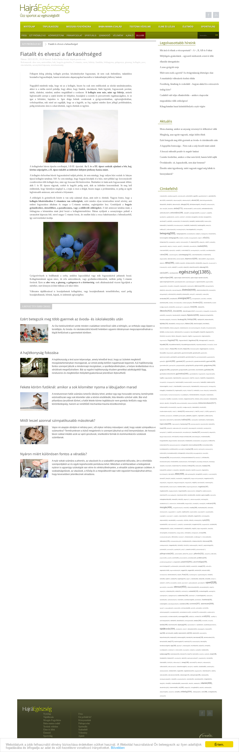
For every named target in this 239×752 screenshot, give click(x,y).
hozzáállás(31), (185, 394)
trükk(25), (192, 650)
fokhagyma (109, 62)
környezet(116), (165, 457)
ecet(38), (181, 267)
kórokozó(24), (209, 449)
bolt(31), (181, 238)
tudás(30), (198, 650)
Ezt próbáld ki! (37, 35)
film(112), (163, 336)
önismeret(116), (207, 541)
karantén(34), (205, 424)
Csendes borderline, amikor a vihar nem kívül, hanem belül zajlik (188, 157)
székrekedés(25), (173, 599)
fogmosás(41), (206, 336)
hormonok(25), (164, 394)
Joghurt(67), (201, 415)
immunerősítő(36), (193, 403)
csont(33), (203, 250)
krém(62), (184, 465)
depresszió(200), (191, 259)
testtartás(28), (196, 641)
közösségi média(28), (203, 461)
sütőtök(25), (185, 591)
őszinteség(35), (193, 545)
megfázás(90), (164, 491)
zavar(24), (172, 691)
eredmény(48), (164, 302)
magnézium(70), (209, 478)
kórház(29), (202, 449)
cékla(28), (202, 242)
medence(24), (173, 486)
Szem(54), (181, 599)
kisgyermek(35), (173, 440)
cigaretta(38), (164, 246)
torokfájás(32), (164, 650)
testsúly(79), (188, 641)
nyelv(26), (181, 524)
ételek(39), (201, 307)
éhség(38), (177, 286)
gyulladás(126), (209, 370)
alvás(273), (179, 208)
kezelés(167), (196, 432)
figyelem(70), (210, 332)
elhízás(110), (172, 294)
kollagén (136, 62)
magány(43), (187, 478)
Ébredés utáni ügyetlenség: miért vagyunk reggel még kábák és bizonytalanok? (187, 171)
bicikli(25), (198, 233)
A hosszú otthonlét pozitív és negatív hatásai (179, 151)
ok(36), (172, 528)
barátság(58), (202, 225)
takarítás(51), (181, 620)
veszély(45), (191, 679)
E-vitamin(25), (164, 267)
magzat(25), (188, 482)
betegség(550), (168, 233)
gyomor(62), (192, 369)
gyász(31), (163, 361)
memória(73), (164, 495)
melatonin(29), (191, 491)
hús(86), (169, 399)
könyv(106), (189, 453)
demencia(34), (181, 258)
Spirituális (90, 35)
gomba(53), (174, 357)
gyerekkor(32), (190, 361)
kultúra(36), (198, 465)
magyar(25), (170, 482)
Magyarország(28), (179, 482)
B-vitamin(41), (185, 221)
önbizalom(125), (165, 541)
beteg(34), (200, 229)
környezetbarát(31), (175, 457)
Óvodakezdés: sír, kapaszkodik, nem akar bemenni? (182, 162)
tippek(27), (180, 645)
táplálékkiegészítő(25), (210, 624)
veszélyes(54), (199, 679)
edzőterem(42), (174, 273)
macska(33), (179, 478)
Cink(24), (175, 246)
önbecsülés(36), (206, 537)
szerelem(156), (184, 604)
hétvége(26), (212, 386)
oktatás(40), (188, 528)
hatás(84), (204, 382)
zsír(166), (204, 692)
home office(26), (204, 390)
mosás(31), (196, 503)
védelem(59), (173, 670)
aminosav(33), (197, 208)
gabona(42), (178, 353)
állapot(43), (163, 204)
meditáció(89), (181, 487)
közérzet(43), (175, 461)
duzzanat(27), (213, 263)
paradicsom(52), (191, 549)
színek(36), (199, 608)
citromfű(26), (193, 246)
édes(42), (187, 267)
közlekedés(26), (183, 461)
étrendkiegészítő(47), (189, 311)
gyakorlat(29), (211, 357)
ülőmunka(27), (177, 662)
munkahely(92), (203, 507)
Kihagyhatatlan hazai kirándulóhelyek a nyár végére (182, 106)
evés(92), (163, 315)
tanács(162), (198, 620)
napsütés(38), (209, 512)
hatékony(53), (211, 382)
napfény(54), (186, 512)
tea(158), (163, 633)
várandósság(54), (182, 666)
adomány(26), (182, 196)
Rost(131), (185, 574)
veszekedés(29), (182, 679)
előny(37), (193, 294)
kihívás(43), (175, 436)
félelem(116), (189, 323)
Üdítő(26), (170, 662)
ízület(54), (176, 415)
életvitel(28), (212, 290)
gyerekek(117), (181, 361)
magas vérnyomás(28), (197, 478)
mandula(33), (201, 482)
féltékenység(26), (175, 328)
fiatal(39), (203, 332)
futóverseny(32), (195, 348)
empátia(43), (174, 298)
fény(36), (203, 328)
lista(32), (168, 478)
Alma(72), (204, 204)
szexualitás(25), (169, 608)
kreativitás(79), (176, 465)
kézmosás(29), (205, 432)
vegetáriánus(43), (189, 670)
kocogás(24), (204, 440)
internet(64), (196, 407)
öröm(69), (181, 545)
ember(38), (206, 294)
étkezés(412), (166, 311)
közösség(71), (192, 461)
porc (143, 62)
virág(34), (162, 683)
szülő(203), (206, 616)
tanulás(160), (164, 625)
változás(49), (164, 666)
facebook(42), (177, 315)
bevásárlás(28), (191, 233)
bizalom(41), (212, 233)
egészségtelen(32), (180, 281)
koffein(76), (211, 440)
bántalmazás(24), (179, 225)
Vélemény (118, 35)
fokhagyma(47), (204, 340)
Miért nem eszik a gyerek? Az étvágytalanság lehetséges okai (186, 73)
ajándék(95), (212, 196)
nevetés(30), (180, 520)
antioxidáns (46, 62)
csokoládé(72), (186, 250)
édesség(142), (204, 267)
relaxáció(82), (206, 570)
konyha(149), (189, 449)
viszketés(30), (185, 683)
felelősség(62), (198, 323)
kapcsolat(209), (166, 424)
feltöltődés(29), (184, 328)
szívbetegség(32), (165, 612)
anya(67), (187, 212)
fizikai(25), (185, 336)
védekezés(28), (164, 670)
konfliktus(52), (174, 449)
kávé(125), (163, 428)
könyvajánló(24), (198, 453)
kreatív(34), (168, 465)
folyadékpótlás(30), (201, 344)
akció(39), (163, 200)
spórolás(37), (202, 583)
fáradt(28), (174, 319)
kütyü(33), (176, 470)
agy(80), (195, 196)
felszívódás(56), (165, 328)
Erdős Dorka (57, 59)
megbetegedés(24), (192, 486)
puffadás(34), (175, 566)
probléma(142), (202, 558)
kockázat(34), (197, 440)
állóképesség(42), (195, 204)
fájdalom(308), (193, 315)
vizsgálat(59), (195, 687)
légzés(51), (205, 470)
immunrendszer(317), (207, 403)
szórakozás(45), (173, 616)
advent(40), (189, 196)
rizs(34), (179, 574)
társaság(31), (201, 629)
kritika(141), (191, 466)
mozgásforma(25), (178, 507)
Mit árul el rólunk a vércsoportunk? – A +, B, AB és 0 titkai (186, 50)
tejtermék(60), (183, 633)
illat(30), (167, 403)
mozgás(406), (166, 507)
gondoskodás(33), (202, 357)
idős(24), (162, 403)
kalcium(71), (170, 419)
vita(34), (191, 683)
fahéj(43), (184, 315)
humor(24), (163, 399)
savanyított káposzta (41, 65)
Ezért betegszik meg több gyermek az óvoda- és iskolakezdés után (189, 140)
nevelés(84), (172, 520)
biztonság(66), (164, 238)
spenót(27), (185, 583)
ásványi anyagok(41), (205, 217)
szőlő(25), (192, 616)
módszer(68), (181, 503)
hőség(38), (203, 394)
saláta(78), (174, 578)
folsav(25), (212, 340)
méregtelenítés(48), (166, 499)
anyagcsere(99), (195, 213)
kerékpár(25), (207, 428)
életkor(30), (169, 290)
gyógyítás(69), (190, 365)
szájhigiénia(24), (173, 595)
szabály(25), (212, 591)
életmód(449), (189, 290)
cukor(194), (164, 255)
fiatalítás (99, 62)
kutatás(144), (206, 466)
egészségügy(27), (191, 281)
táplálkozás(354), (168, 629)
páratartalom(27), (201, 549)
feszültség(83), (195, 332)
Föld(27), (167, 348)
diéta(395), (170, 263)
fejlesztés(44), (209, 319)
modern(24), (173, 503)
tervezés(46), (164, 641)
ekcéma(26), (191, 286)
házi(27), (171, 386)
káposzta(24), (176, 424)
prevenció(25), (183, 557)
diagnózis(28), (211, 258)
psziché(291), (187, 562)
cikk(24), (170, 246)
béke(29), (208, 225)
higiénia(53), (179, 390)
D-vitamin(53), (207, 254)
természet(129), (198, 637)
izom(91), (163, 416)
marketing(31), (209, 482)
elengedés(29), (209, 286)
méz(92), (181, 499)
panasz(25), (170, 549)
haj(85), (162, 378)
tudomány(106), (175, 654)
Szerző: (48, 59)
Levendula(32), (212, 474)
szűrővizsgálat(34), (165, 620)
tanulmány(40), (173, 624)
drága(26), (206, 263)
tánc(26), (210, 620)
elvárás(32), (199, 294)
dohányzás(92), (190, 263)
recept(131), (202, 566)
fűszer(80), (163, 353)
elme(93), (179, 294)
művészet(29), (164, 512)
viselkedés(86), (176, 683)
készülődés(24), (187, 432)
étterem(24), (199, 311)
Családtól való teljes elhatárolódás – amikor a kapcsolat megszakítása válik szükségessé (184, 98)
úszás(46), (210, 658)
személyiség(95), (189, 600)
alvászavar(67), (188, 208)
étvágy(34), (206, 311)
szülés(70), (198, 616)
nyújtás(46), (213, 524)
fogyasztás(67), (184, 340)
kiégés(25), (212, 432)
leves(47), (163, 478)
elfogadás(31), (164, 294)
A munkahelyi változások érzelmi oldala (177, 78)
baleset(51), (163, 225)
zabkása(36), (208, 687)
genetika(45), (197, 353)
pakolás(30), (163, 549)
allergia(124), (185, 204)
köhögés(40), (182, 453)
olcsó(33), (210, 528)
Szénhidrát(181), (207, 600)
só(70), (168, 583)
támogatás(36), (189, 620)
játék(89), (189, 416)
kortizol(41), (163, 453)
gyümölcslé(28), (194, 374)
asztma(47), (163, 221)
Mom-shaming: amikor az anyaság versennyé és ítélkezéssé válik (188, 129)
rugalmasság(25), (203, 574)
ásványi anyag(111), (192, 217)
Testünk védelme (140, 26)
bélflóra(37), (163, 229)
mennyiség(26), (172, 495)
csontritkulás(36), (210, 250)
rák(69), (188, 566)
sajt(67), (168, 578)
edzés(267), (165, 273)
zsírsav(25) (163, 696)
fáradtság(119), (182, 319)
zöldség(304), (187, 692)
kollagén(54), (185, 445)
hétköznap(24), (204, 386)
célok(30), (212, 242)
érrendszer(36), (178, 302)
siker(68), (208, 578)
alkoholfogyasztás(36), (206, 200)
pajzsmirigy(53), (208, 545)
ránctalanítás (26, 65)
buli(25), (178, 242)
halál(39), (203, 378)
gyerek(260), (171, 361)
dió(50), (177, 263)
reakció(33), (194, 566)
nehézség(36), (205, 516)
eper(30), (204, 298)
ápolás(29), (163, 217)
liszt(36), (173, 478)
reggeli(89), (191, 570)
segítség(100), (181, 579)
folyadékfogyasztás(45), (188, 344)
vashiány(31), (210, 666)
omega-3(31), (181, 532)
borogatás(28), (193, 238)
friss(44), (180, 348)
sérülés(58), (195, 578)
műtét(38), (210, 507)
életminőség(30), (177, 290)
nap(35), (179, 512)
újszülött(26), (203, 658)
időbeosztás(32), (205, 399)
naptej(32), (163, 516)
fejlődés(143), (164, 323)
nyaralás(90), (164, 524)
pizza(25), (208, 553)
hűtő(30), (181, 399)
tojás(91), (202, 645)
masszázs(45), (164, 486)
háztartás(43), (195, 386)
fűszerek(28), (170, 353)
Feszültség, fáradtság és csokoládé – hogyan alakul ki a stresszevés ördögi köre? (189, 87)
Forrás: (66, 59)
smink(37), (163, 583)
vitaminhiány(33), (165, 687)
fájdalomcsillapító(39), (206, 315)
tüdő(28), (207, 654)
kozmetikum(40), (172, 453)
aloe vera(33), (164, 208)
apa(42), (209, 212)
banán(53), (170, 225)
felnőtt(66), (206, 323)
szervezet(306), (207, 604)
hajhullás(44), (177, 378)
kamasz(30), (195, 419)
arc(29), (177, 217)
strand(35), (170, 587)
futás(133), (186, 349)
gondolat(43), (182, 357)
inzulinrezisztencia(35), (166, 411)
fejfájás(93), (201, 319)
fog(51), (190, 336)
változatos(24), (172, 666)
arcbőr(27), (183, 217)
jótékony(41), (209, 415)
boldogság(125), (174, 238)
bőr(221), (206, 238)
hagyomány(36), (210, 374)
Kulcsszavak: (26, 62)
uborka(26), (178, 658)
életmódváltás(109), (203, 290)
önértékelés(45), (187, 541)
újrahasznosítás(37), (193, 658)
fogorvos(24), (164, 340)
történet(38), (179, 650)
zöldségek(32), (197, 691)
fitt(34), (174, 336)
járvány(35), (182, 415)
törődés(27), (172, 650)
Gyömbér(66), (200, 369)
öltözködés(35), (189, 537)
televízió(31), (203, 633)
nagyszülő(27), (172, 512)
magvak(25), (163, 482)
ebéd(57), (175, 267)
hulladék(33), (210, 394)
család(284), (202, 246)
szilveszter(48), (186, 608)
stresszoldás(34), (204, 587)
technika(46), (170, 633)
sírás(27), (213, 578)
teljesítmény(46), (165, 637)
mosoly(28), (202, 503)
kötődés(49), (205, 457)
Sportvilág (208, 26)
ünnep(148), (186, 662)
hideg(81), (163, 390)
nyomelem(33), (188, 524)
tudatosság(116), (165, 654)
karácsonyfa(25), (196, 424)
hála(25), (197, 378)
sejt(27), (188, 578)
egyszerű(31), (164, 286)
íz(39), (207, 411)
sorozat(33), (173, 583)
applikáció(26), (171, 217)
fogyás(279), (173, 340)
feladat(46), (172, 323)
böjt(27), (200, 238)
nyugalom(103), (197, 524)
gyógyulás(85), (183, 370)
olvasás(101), (172, 533)
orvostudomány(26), (165, 537)
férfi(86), (162, 332)
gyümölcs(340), (183, 374)
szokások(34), (203, 612)
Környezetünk (56, 35)
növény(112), (198, 520)
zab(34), (201, 687)
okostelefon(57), (179, 528)
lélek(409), (180, 474)
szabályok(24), (164, 595)
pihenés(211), (199, 554)
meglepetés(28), (173, 491)
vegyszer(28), (198, 670)
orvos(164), (202, 533)
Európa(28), (213, 311)
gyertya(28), (172, 365)
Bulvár (140, 35)
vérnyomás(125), (195, 675)
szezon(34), (177, 608)
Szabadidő (104, 35)
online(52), (188, 532)
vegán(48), (180, 670)
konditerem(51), (165, 449)
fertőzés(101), (179, 332)
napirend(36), (194, 512)
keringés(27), (163, 432)
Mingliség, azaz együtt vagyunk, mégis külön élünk (182, 134)
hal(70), (192, 378)
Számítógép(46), (201, 595)
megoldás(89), (182, 491)
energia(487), (185, 298)
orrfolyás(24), (195, 532)
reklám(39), (198, 570)
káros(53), (212, 424)
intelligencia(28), (187, 407)
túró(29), (201, 654)
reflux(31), (209, 566)
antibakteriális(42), (207, 208)
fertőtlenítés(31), (170, 332)
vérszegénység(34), (165, 679)
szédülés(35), (164, 599)
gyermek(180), (211, 361)
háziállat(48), (178, 386)
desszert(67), (202, 258)
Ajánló (130, 35)
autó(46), (170, 221)
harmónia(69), (180, 382)
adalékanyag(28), (173, 196)
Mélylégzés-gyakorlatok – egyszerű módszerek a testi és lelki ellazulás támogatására (187, 59)
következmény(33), (165, 461)
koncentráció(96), (207, 445)
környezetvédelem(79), (188, 457)
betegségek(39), (182, 233)
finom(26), (169, 336)
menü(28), (213, 495)
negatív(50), (197, 516)
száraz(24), (210, 595)
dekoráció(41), (172, 258)
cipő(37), (180, 246)
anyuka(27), (203, 212)
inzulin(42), (203, 407)
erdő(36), (209, 298)
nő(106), (186, 520)
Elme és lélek (167, 26)
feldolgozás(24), (180, 323)
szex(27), (162, 608)
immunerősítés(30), (182, 403)
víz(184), (181, 687)
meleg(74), (199, 491)
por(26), (169, 557)
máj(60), (194, 482)
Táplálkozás (51, 26)
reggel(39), (184, 570)
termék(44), (189, 637)
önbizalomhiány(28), (176, 541)
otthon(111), (175, 537)
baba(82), (192, 221)
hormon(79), (213, 390)
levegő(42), (199, 474)
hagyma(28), (202, 374)
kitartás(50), (189, 440)
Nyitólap (29, 26)
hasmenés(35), (188, 382)
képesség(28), (193, 428)
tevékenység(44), (165, 645)
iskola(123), (181, 411)
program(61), (177, 562)
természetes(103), (209, 637)
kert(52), (170, 432)
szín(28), (193, 608)
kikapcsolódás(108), (185, 436)
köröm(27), (198, 457)
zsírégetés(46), (212, 691)
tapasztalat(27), (192, 624)
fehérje (91, 62)
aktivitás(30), (169, 200)
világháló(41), (208, 679)
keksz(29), (170, 428)
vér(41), (213, 670)
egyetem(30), (209, 281)
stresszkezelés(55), (193, 587)
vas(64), (196, 666)
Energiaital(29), (196, 298)
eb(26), (170, 267)
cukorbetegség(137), (185, 255)
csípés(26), (172, 250)
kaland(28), (163, 419)
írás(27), (175, 411)
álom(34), (171, 208)
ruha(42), (210, 574)
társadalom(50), (193, 629)
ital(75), (197, 411)
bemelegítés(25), (181, 229)
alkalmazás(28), (186, 200)
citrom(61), (186, 246)
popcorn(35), (163, 557)
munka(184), (194, 507)
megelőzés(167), (203, 487)
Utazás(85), (163, 662)
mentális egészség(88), (203, 495)
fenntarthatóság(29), (195, 328)
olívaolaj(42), (164, 532)
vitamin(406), (206, 683)
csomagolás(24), (195, 250)
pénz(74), (186, 553)
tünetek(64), (163, 658)
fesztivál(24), (187, 332)
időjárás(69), (213, 399)
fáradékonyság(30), (165, 319)
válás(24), (200, 662)
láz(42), (193, 470)
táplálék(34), (200, 624)
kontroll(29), (182, 449)
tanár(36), (205, 620)
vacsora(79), (193, 662)
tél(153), (190, 633)
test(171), (171, 641)
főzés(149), (174, 349)
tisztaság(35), (187, 645)
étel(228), (194, 307)
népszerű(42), (164, 520)
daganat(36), (164, 258)
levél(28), (205, 474)
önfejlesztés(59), (197, 541)
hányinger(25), (171, 382)
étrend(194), (178, 311)
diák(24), (162, 263)
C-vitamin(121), (194, 242)
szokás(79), (195, 612)
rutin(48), (162, 578)
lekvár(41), (171, 474)
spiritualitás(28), (193, 583)
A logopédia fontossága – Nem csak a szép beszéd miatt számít (187, 146)
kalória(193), (186, 420)
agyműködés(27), (203, 196)
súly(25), (211, 587)
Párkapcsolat (74, 35)
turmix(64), (196, 654)
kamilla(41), (202, 419)
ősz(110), (186, 545)
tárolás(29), (179, 629)
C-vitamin (77, 62)
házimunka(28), (186, 386)
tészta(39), (204, 641)
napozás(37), (202, 512)
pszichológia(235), (200, 562)
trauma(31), (186, 650)
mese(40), (175, 499)
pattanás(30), (179, 553)
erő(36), (171, 302)
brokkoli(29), (172, 242)
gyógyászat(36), (181, 365)
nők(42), (191, 520)
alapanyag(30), (177, 200)
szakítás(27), (192, 595)
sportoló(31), (163, 587)
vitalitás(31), (197, 683)
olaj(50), (194, 528)
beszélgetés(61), (191, 229)
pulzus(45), (182, 566)
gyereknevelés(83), (200, 361)
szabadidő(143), (194, 591)
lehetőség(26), (164, 474)
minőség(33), (204, 499)
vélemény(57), (206, 670)
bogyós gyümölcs (64, 62)
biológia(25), (205, 233)
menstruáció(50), (182, 495)
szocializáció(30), (175, 612)
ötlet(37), (201, 545)
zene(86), (178, 692)
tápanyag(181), (182, 625)
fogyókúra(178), (194, 340)
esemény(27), (180, 307)
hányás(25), (163, 382)
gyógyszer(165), (165, 370)
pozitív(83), (175, 557)
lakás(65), (182, 470)
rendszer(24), (164, 574)
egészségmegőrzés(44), (167, 281)
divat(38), (183, 263)
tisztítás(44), (195, 645)
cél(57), (207, 242)
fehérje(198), (192, 319)
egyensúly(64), (201, 281)
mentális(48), (191, 495)
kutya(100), (163, 470)
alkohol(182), (195, 200)
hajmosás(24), (186, 378)
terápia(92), (173, 637)
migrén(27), (187, 499)
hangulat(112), (210, 378)
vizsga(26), (187, 687)
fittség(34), (179, 336)
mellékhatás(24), (207, 491)
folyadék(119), (164, 344)
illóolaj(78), (173, 403)
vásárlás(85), (203, 666)
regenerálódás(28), (175, 570)
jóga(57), (195, 415)
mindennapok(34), (195, 499)
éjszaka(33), (183, 286)
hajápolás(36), (169, 378)
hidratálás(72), (170, 390)
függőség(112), (204, 349)
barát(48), (187, 225)
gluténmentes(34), (165, 357)
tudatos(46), (205, 650)
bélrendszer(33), (171, 229)
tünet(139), (213, 654)
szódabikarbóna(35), (186, 612)
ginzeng (128, 62)
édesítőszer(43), (195, 267)
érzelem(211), (198, 303)
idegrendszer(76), (189, 399)
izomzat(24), (169, 415)
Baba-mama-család (110, 26)
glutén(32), (204, 353)
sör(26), (179, 583)
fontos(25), (210, 344)
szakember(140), (183, 595)
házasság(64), (164, 386)
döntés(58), (199, 263)
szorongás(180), (183, 616)
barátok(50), (194, 225)
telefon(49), (196, 633)
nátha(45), (191, 516)
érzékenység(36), (188, 302)
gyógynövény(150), (210, 365)
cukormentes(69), (197, 254)
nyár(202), (206, 520)
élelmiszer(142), (200, 286)
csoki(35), (178, 250)
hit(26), (185, 390)
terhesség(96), (181, 637)
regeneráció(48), (165, 570)
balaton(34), (207, 221)
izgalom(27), (212, 411)
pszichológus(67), (165, 566)
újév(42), (184, 658)
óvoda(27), (182, 537)
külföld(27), (170, 470)
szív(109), (206, 608)
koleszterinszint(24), (175, 445)
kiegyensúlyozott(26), (166, 436)
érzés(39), (172, 307)
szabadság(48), (204, 591)
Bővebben (118, 747)
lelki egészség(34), (190, 474)
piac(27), (191, 553)
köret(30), (205, 453)
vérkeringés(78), (185, 675)
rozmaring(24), (193, 574)
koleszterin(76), (165, 445)
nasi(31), (176, 516)
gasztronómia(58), (187, 353)
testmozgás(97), (179, 641)
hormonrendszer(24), (174, 394)
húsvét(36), (175, 399)
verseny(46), (205, 675)
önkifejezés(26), (164, 545)
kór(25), (196, 449)
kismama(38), (181, 440)
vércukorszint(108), (174, 675)
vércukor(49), (164, 675)
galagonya (119, 62)
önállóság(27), (198, 537)
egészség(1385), (195, 271)
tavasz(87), (208, 629)
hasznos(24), (197, 382)
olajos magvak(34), (202, 528)
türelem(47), (171, 658)
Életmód (188, 26)
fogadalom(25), (197, 336)
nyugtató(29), (206, 524)
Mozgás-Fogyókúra (78, 26)
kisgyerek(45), (164, 440)
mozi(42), (187, 507)
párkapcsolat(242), (167, 554)
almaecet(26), (211, 204)
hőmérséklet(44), (194, 394)
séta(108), (202, 579)
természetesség (57, 65)
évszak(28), (169, 315)
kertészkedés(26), (178, 432)
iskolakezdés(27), (190, 411)
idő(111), (197, 399)
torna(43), (207, 645)
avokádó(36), (177, 221)
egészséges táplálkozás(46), (199, 277)
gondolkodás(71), (191, 357)
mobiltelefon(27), (165, 503)
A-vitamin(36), (164, 196)
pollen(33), (214, 553)
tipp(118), (174, 645)
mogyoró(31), (189, 503)
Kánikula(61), (210, 419)
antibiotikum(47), (165, 212)
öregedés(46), (173, 545)
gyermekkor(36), (164, 365)
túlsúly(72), (183, 654)
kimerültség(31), (196, 436)
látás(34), (188, 470)
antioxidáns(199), (177, 213)
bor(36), (186, 238)
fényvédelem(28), (211, 328)
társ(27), (185, 629)
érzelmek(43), (208, 302)
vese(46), (174, 679)
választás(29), (207, 662)
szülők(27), (214, 616)
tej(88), (176, 633)
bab (54, 62)
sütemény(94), (170, 591)
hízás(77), (190, 390)
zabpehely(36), (164, 691)
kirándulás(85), (205, 436)
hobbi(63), (197, 390)
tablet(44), (173, 620)
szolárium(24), (211, 612)
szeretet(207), (195, 604)
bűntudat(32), (185, 242)
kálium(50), (177, 419)
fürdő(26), (212, 348)
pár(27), (183, 549)
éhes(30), (171, 286)
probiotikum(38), (192, 557)
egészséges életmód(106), (182, 277)
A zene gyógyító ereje (169, 67)
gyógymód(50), (199, 365)
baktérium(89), (199, 221)
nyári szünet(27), (173, 524)
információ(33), (172, 407)
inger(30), (180, 407)
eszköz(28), (187, 307)
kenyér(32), (185, 428)
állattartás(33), (177, 204)
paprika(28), (177, 549)
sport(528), (211, 582)
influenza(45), (164, 407)
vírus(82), (168, 683)
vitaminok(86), (174, 687)
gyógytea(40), (174, 369)
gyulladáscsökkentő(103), (168, 374)
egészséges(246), (167, 277)
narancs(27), (170, 516)
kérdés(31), (200, 428)
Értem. (219, 744)
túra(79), (190, 654)
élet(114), (163, 290)
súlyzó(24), (163, 591)
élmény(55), (186, 294)
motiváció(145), (211, 503)
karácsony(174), (185, 424)
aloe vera (36, 62)
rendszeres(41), (172, 574)
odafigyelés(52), (165, 528)
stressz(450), (180, 587)
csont (85, 62)
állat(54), (170, 204)
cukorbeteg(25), (174, 254)
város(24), (190, 666)
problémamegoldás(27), (166, 562)
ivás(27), (202, 411)
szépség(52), (164, 603)
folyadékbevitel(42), (175, 344)
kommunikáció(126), (195, 445)
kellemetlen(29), (177, 428)
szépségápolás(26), (173, 603)
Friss (24, 35)
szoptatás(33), (164, 616)
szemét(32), (198, 599)
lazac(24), (199, 470)
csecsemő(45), (164, 250)
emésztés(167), (165, 298)
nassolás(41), (183, 516)
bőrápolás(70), (164, 242)
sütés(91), (178, 591)
